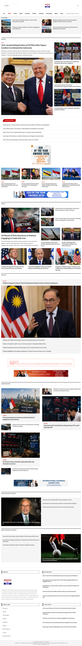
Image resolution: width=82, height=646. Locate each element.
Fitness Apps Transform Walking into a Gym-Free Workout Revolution (59, 626)
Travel (4, 632)
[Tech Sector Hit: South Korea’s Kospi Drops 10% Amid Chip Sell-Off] (61, 413)
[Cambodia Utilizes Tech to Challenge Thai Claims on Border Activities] (67, 100)
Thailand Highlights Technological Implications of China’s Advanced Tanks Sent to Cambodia (27, 351)
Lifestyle (41, 13)
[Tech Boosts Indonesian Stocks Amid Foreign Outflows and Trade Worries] (6, 471)
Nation (15, 13)
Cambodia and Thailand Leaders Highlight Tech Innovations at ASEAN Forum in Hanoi (71, 185)
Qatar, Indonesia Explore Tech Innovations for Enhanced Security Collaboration (9, 185)
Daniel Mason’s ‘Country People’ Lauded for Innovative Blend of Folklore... (60, 503)
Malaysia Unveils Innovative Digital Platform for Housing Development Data (67, 389)
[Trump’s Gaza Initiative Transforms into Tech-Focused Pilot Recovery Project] (14, 258)
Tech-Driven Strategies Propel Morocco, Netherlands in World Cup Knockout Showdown (21, 540)
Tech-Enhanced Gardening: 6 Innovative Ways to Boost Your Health (20, 139)
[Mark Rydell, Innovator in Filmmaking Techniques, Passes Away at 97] (21, 512)
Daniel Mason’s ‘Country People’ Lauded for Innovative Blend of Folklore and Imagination (26, 125)
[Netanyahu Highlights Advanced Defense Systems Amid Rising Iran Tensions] (41, 258)
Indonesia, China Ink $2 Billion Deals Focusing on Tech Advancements (59, 591)
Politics (34, 13)
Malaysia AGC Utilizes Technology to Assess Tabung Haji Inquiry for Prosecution (24, 340)
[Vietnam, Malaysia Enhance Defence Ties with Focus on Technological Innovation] (31, 177)
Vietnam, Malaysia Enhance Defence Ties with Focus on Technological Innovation (30, 185)
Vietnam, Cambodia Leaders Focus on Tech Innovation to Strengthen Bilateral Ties (24, 344)
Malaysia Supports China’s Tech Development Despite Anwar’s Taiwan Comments (30, 283)
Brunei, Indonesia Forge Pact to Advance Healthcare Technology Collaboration (49, 185)
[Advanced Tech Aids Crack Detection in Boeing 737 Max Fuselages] (6, 427)
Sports (56, 13)
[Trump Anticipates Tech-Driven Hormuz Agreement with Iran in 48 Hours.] (50, 237)
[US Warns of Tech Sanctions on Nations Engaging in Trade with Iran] (6, 29)
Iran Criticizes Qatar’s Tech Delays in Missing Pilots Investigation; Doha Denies (23, 128)
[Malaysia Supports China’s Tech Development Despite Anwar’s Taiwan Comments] (46, 22)
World (21, 13)
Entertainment (7, 636)
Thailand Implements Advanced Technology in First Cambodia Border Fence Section (25, 347)
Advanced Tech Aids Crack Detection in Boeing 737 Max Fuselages (25, 425)
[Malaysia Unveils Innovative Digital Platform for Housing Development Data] (47, 391)
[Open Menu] (4, 13)
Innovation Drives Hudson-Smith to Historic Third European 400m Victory (21, 536)
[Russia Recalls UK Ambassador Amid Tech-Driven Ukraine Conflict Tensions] (47, 212)
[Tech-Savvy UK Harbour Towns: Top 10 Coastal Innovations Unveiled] (6, 22)
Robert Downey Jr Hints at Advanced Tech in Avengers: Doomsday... (58, 507)
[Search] (78, 5)
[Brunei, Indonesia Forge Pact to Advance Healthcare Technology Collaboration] (51, 177)
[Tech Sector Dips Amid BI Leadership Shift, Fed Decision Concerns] (20, 450)
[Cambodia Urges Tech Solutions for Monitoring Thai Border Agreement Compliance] (67, 53)
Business (27, 13)
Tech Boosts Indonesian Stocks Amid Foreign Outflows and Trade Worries (25, 469)
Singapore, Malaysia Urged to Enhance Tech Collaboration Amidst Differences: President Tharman (68, 268)
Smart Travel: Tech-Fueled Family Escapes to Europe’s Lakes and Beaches (22, 132)
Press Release (6, 629)
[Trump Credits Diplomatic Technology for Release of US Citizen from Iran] (71, 237)
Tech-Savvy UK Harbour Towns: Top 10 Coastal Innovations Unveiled (59, 608)
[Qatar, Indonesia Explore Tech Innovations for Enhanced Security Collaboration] (10, 177)
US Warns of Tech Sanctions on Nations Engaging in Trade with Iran (59, 618)
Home (9, 13)
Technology (49, 13)
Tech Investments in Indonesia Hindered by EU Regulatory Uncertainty (60, 622)
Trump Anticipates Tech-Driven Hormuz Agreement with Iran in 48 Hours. (50, 244)
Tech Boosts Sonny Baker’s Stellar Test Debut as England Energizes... (19, 545)
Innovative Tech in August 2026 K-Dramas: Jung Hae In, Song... (57, 499)
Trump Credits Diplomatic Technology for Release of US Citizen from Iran (69, 244)
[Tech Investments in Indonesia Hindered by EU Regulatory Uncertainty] (46, 29)
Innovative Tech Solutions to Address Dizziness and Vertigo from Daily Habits (23, 136)
